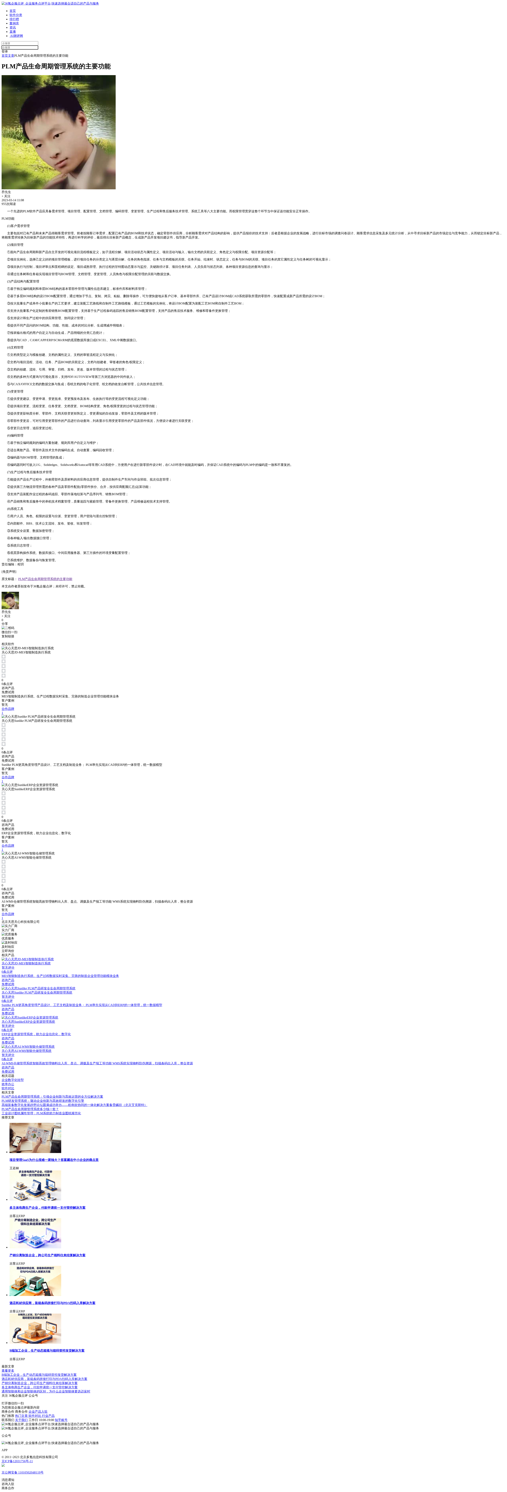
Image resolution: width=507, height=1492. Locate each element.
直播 (13, 31)
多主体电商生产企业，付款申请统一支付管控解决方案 (40, 1387)
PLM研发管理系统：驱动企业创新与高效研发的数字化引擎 (43, 1100)
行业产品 (48, 1415)
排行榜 (14, 19)
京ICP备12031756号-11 (17, 1461)
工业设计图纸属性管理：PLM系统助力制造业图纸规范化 (41, 1113)
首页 (13, 10)
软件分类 (16, 15)
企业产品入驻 (38, 1411)
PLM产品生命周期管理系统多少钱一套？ (30, 1109)
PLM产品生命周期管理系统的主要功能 (45, 579)
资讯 (13, 27)
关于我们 (21, 1420)
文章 (11, 55)
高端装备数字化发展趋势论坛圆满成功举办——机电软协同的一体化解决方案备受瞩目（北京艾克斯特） (74, 1105)
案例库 (14, 23)
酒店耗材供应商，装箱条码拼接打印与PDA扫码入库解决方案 (44, 1379)
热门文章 (22, 1415)
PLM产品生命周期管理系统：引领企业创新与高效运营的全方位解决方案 (52, 1096)
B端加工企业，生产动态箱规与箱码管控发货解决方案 (39, 1374)
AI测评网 (16, 35)
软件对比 (35, 1415)
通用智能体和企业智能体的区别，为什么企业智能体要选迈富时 (46, 1391)
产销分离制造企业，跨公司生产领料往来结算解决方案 (40, 1383)
